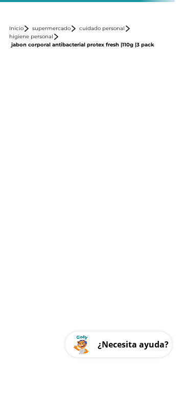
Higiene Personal (31, 37)
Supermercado (51, 29)
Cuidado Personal (102, 29)
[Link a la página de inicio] (19, 29)
